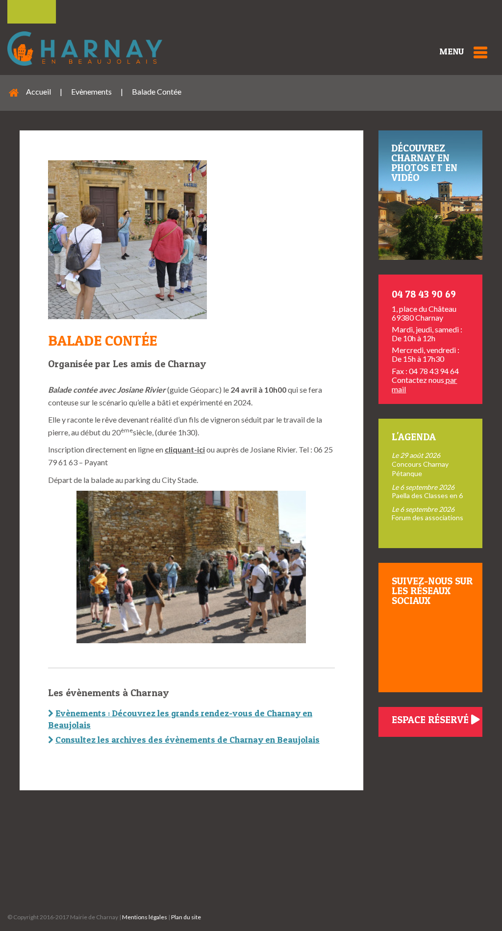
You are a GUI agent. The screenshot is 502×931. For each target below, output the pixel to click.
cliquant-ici (185, 449)
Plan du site (186, 917)
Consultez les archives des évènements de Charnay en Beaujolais (187, 739)
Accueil (38, 91)
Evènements (91, 91)
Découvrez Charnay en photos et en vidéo (424, 162)
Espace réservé (431, 720)
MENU (451, 51)
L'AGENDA (414, 437)
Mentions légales (144, 917)
